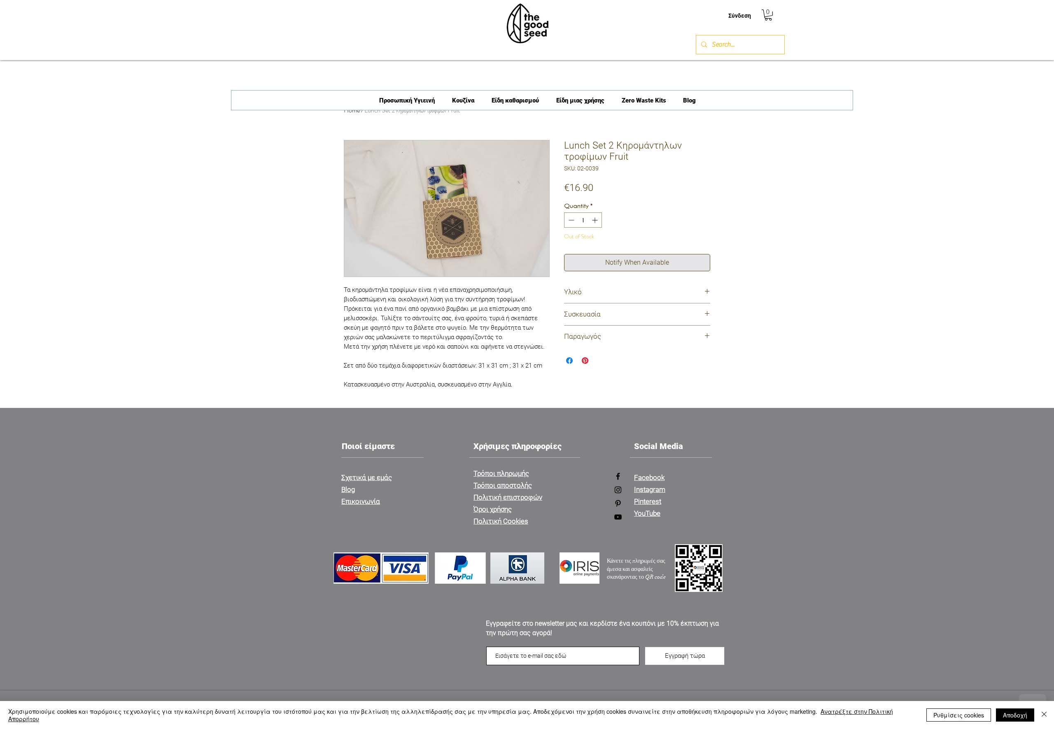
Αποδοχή (1015, 715)
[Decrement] (570, 220)
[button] (768, 15)
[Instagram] (618, 489)
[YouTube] (618, 517)
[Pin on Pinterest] (585, 361)
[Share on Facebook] (569, 361)
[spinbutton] (583, 220)
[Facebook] (618, 476)
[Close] (1044, 715)
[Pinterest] (618, 503)
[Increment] (595, 220)
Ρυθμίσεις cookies (958, 715)
